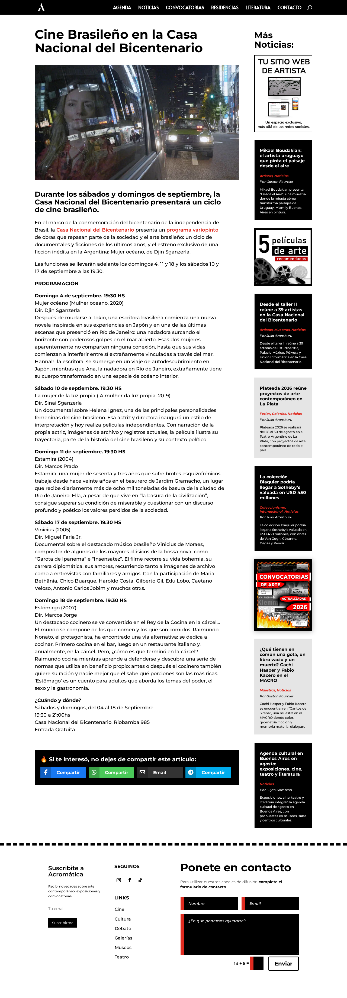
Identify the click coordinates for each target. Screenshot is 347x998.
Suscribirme (62, 923)
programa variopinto (192, 230)
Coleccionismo (272, 507)
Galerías (279, 414)
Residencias (225, 8)
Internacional (271, 511)
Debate (123, 928)
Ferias (265, 414)
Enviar (284, 963)
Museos (123, 947)
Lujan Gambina (279, 790)
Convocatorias (185, 8)
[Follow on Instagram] (118, 880)
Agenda (122, 8)
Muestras (282, 330)
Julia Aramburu (279, 336)
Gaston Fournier (279, 182)
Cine (119, 909)
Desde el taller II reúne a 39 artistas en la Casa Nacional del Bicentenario (282, 312)
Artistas (266, 176)
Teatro (122, 957)
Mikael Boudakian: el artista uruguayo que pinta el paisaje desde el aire (282, 158)
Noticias (148, 8)
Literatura (258, 8)
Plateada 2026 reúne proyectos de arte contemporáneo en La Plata (283, 396)
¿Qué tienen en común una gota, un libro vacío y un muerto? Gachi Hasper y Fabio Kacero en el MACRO (283, 665)
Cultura (123, 919)
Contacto (289, 8)
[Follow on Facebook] (129, 880)
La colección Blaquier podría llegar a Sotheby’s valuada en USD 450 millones (283, 487)
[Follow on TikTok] (140, 880)
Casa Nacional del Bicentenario (95, 230)
